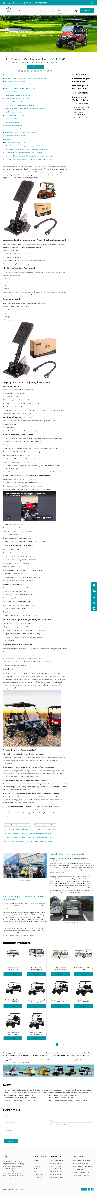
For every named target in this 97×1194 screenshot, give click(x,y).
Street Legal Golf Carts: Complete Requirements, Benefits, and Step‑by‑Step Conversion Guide (26, 1093)
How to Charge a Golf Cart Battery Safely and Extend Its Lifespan (26, 1090)
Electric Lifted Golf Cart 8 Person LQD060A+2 (13, 1001)
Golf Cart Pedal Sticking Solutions (15, 841)
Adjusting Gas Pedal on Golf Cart (45, 825)
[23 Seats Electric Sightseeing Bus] (83, 954)
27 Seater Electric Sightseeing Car (13, 969)
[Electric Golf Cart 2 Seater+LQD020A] (36, 1021)
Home (36, 1160)
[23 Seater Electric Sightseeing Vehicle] (60, 953)
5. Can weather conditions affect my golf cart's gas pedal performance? (29, 159)
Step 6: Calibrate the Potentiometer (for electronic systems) (25, 109)
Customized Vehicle (56, 1160)
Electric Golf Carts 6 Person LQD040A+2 (60, 1001)
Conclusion (8, 139)
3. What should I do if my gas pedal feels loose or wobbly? (24, 153)
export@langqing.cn (15, 3)
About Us (37, 1166)
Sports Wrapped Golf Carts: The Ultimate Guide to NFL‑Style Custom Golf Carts (71, 1093)
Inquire (14, 974)
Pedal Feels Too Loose (12, 122)
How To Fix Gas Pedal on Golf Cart (15, 833)
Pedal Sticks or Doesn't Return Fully (16, 129)
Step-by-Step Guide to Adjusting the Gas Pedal (19, 88)
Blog (35, 1172)
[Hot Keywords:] (92, 2)
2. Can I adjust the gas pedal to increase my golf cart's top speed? (27, 149)
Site (56, 63)
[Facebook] (82, 1189)
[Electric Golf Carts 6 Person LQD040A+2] (60, 988)
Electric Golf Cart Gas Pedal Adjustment (17, 825)
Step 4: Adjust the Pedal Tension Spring (18, 102)
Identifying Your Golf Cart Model (14, 82)
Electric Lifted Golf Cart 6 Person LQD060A (36, 1001)
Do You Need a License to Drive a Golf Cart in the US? (68, 1100)
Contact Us (38, 1177)
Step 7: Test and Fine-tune (13, 112)
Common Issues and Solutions (14, 115)
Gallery (36, 1169)
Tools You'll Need (9, 85)
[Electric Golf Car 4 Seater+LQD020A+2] (13, 1021)
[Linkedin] (85, 1189)
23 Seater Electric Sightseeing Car (36, 969)
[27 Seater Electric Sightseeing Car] (13, 953)
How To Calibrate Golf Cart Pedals (41, 841)
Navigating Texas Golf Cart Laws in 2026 (18, 1095)
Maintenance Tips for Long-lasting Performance (20, 132)
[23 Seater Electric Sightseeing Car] (36, 953)
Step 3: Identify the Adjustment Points (17, 98)
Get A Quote (86, 11)
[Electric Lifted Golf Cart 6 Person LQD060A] (36, 988)
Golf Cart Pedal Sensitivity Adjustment (16, 829)
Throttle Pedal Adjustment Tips (14, 837)
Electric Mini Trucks (55, 1169)
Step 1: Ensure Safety (11, 92)
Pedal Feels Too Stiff (11, 119)
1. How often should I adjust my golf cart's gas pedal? (22, 146)
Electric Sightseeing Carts (57, 1174)
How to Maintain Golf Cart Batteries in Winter (20, 1098)
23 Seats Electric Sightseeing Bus (83, 969)
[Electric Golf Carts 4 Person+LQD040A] (83, 988)
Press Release (38, 1174)
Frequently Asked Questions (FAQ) (15, 142)
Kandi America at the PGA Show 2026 (63, 1095)
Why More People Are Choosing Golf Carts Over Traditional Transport (71, 1090)
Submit (11, 1141)
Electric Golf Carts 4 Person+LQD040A (83, 1001)
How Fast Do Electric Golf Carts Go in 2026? (20, 1100)
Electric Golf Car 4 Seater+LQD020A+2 (13, 1033)
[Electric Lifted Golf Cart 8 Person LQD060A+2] (13, 988)
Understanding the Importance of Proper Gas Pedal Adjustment (25, 78)
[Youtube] (92, 1189)
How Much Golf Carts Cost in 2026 (61, 1098)
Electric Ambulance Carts (57, 1163)
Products (37, 1163)
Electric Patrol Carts (56, 1172)
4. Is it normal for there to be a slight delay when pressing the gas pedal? (29, 156)
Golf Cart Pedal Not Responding (40, 833)
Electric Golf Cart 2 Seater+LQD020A (36, 1033)
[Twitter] (89, 1189)
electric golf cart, (47, 175)
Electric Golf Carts (55, 1166)
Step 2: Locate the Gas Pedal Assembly (17, 95)
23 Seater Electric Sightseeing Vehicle (60, 969)
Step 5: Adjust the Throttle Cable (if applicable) (20, 105)
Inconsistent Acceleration (13, 126)
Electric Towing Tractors (57, 1177)
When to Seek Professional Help (14, 136)
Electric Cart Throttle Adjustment (44, 829)
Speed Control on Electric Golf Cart (39, 837)
